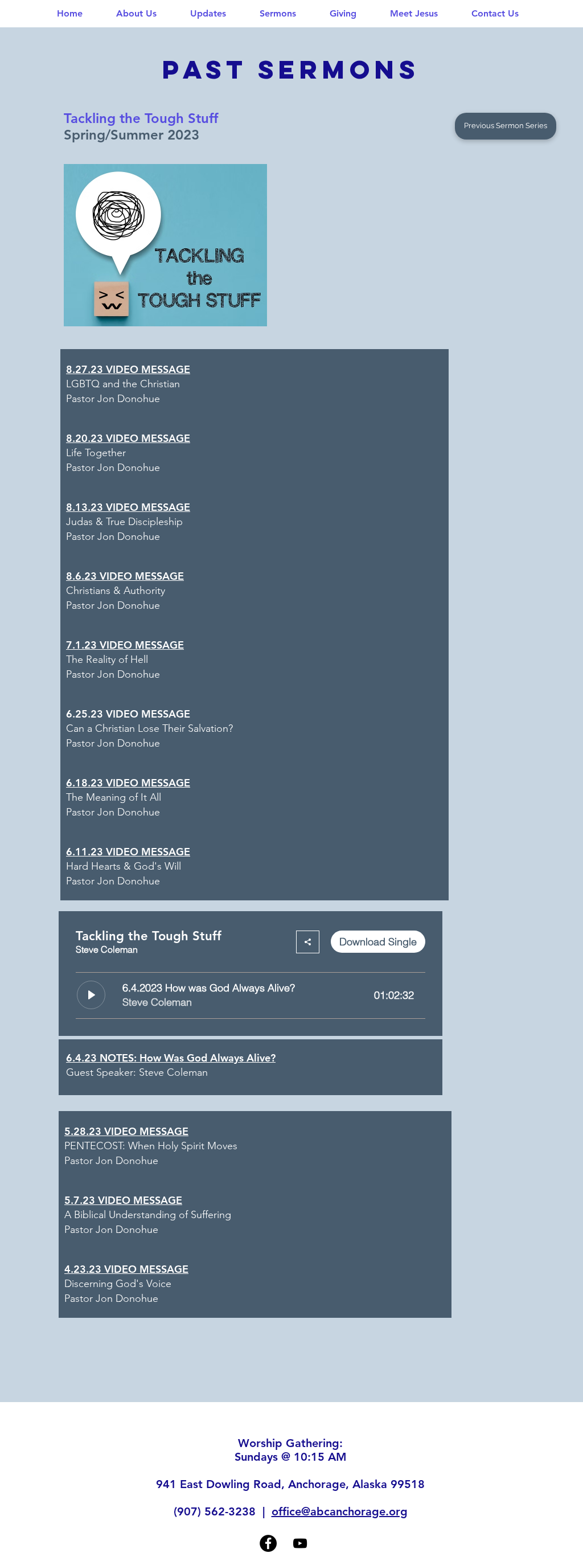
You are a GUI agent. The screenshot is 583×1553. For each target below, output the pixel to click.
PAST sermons (291, 69)
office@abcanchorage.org (340, 1511)
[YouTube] (300, 1543)
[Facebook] (268, 1543)
